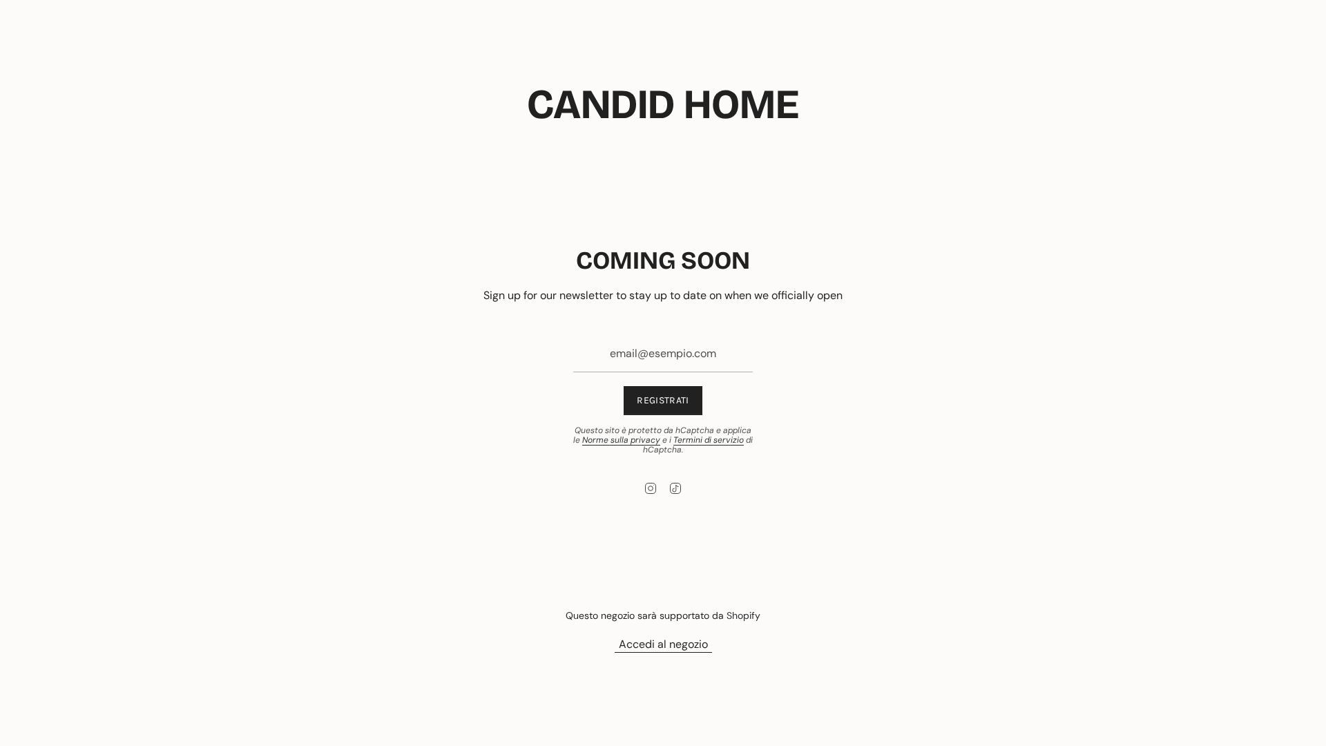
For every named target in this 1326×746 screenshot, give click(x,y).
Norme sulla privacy (621, 440)
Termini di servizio (708, 440)
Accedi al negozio (663, 644)
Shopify (743, 615)
